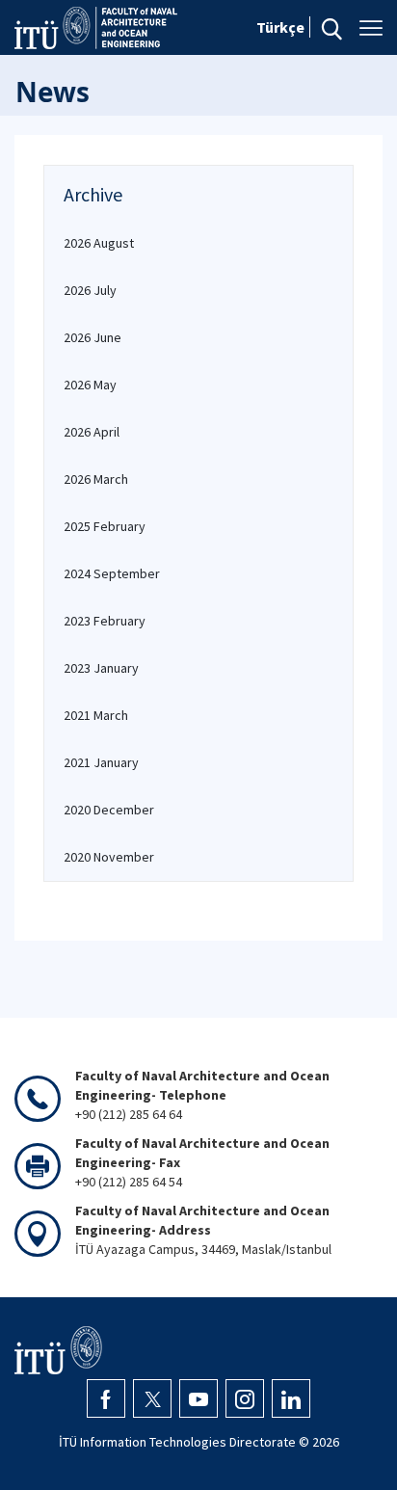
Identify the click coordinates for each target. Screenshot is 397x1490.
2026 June (92, 337)
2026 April (91, 431)
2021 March (96, 715)
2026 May (90, 384)
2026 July (90, 290)
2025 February (105, 526)
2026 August (99, 243)
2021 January (101, 762)
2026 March (96, 479)
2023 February (105, 620)
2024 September (112, 573)
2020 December (109, 809)
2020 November (109, 856)
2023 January (101, 668)
